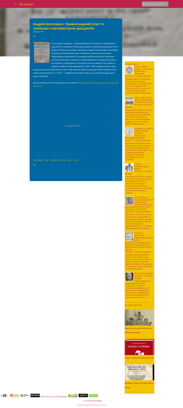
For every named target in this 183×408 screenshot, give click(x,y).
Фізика (63, 160)
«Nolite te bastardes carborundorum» (139, 358)
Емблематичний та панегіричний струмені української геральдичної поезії (139, 133)
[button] (34, 36)
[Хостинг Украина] (48, 396)
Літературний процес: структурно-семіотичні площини (144, 70)
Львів (46, 160)
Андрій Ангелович (38, 160)
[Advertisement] (76, 199)
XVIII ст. (76, 160)
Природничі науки (54, 160)
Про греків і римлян (143, 273)
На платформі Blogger (92, 401)
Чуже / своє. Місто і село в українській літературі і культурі (144, 100)
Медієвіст (26, 4)
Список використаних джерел (141, 166)
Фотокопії (70, 160)
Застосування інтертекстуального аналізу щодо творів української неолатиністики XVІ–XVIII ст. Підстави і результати (139, 203)
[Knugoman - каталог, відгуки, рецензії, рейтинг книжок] (73, 396)
